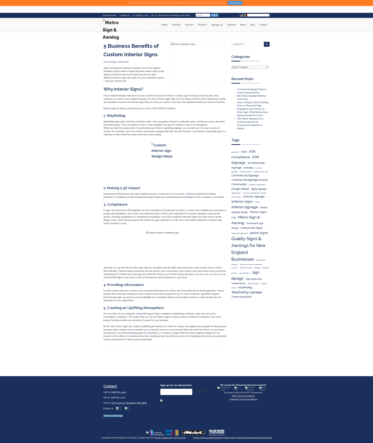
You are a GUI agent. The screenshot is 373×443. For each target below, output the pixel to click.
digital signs (236, 193)
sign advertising (246, 268)
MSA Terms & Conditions (243, 396)
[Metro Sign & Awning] (114, 19)
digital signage (259, 189)
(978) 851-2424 (142, 15)
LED (233, 217)
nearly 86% (141, 314)
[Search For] (267, 44)
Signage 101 (217, 25)
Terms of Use (180, 438)
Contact (263, 25)
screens (234, 268)
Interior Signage (110, 62)
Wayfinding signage (246, 292)
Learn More (235, 3)
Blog (252, 25)
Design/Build (240, 188)
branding (248, 167)
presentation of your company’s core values (202, 197)
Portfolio (176, 25)
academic (235, 152)
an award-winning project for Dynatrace (138, 333)
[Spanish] (245, 15)
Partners (231, 25)
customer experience (257, 185)
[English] (241, 15)
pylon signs (259, 233)
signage (257, 268)
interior (257, 202)
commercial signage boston (249, 179)
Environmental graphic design (254, 193)
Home (165, 25)
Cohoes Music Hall (261, 172)
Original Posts (123, 62)
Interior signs (109, 108)
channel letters (246, 172)
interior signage (244, 207)
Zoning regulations (241, 296)
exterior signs (242, 201)
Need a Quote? (110, 15)
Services (189, 25)
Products (202, 25)
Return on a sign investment (251, 264)
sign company (244, 273)
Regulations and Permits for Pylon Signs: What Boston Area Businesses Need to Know (252, 112)
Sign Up (201, 391)
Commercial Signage (245, 175)
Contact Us (125, 15)
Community (239, 184)
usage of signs (253, 283)
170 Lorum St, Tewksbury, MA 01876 (129, 403)
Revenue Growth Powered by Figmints (254, 438)
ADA (244, 151)
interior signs (258, 212)
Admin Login (229, 438)
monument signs (252, 228)
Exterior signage (254, 196)
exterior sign (236, 197)
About (243, 25)
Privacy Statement (163, 438)
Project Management (239, 233)
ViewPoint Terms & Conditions (243, 399)
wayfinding (245, 287)
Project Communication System (207, 438)
